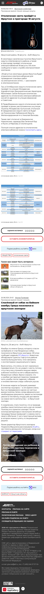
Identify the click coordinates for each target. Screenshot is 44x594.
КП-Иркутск (23, 355)
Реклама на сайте (21, 509)
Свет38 (20, 176)
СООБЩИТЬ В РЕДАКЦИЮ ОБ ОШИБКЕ (18, 521)
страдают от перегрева (11, 431)
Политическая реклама (12, 515)
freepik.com (19, 51)
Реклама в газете (9, 512)
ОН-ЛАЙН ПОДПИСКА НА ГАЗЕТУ (15, 518)
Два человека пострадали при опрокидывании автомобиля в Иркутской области (24, 273)
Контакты (6, 509)
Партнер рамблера (20, 583)
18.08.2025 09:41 (7, 9)
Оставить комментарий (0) (22, 239)
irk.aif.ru (36, 427)
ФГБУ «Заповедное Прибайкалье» (14, 341)
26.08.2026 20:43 (7, 298)
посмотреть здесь (33, 130)
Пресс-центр (31, 515)
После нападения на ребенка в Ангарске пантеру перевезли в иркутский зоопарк (21, 448)
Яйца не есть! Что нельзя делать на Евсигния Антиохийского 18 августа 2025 (25, 265)
